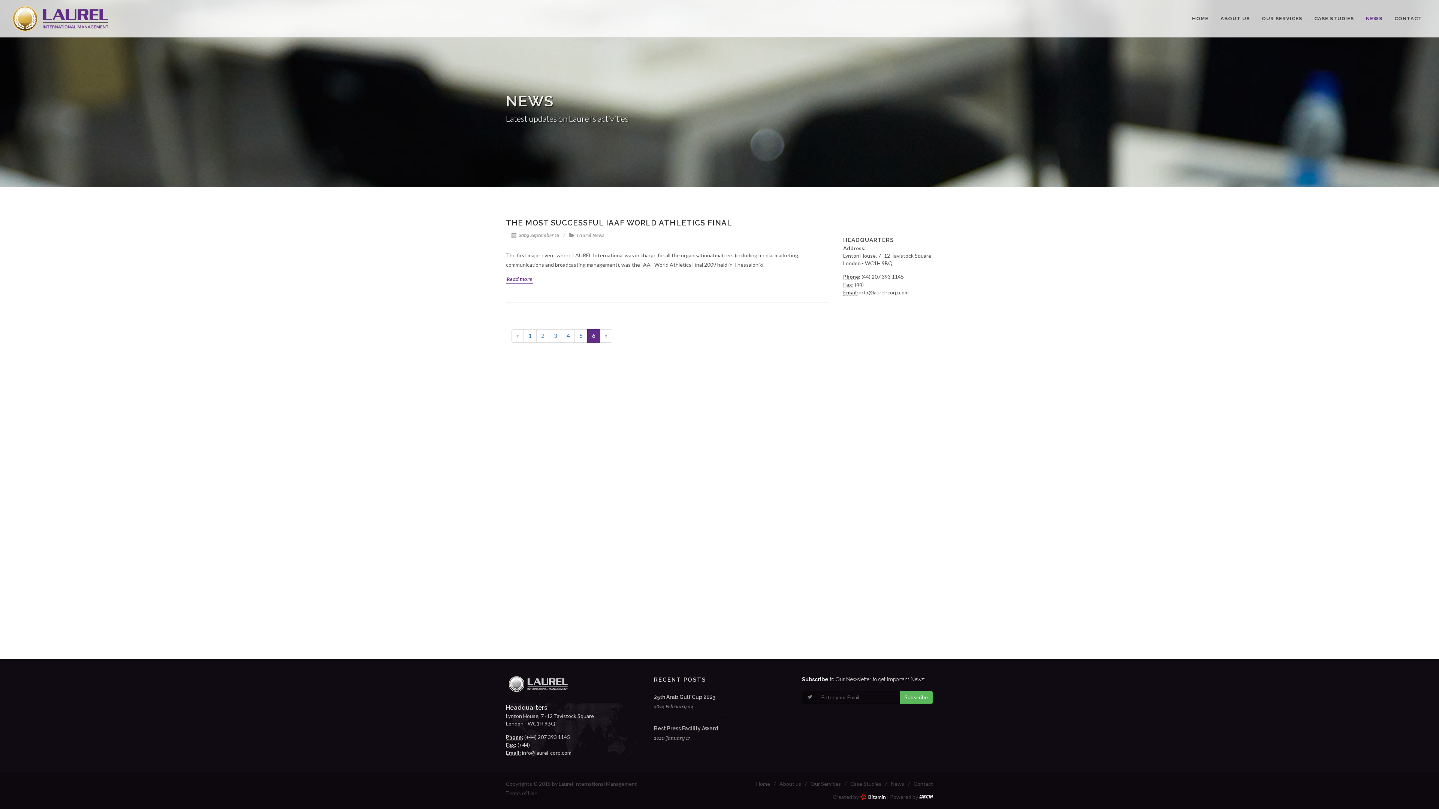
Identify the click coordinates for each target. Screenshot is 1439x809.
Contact (923, 784)
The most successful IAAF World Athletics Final (619, 222)
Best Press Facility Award (686, 728)
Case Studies (865, 784)
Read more (519, 279)
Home (763, 784)
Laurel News (590, 235)
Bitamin (877, 797)
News (897, 784)
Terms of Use (521, 793)
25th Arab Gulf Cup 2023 (684, 697)
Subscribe (916, 697)
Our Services (826, 784)
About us (790, 784)
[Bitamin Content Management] (926, 797)
